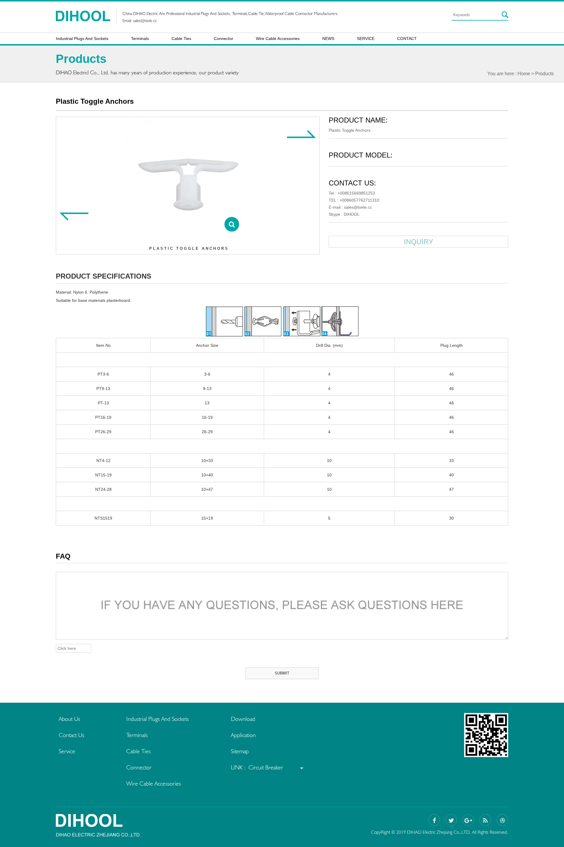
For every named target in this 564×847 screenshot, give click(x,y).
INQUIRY (418, 242)
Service (67, 751)
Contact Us (71, 735)
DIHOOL (352, 214)
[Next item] (301, 134)
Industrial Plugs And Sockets (82, 38)
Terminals (140, 38)
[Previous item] (73, 216)
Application (243, 735)
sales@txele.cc (145, 20)
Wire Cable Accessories (278, 38)
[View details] (231, 224)
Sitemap (240, 751)
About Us (69, 718)
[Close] (552, 10)
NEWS (328, 38)
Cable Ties (181, 38)
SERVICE (366, 38)
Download (243, 718)
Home (524, 73)
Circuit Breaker (266, 767)
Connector (223, 38)
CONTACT (407, 38)
